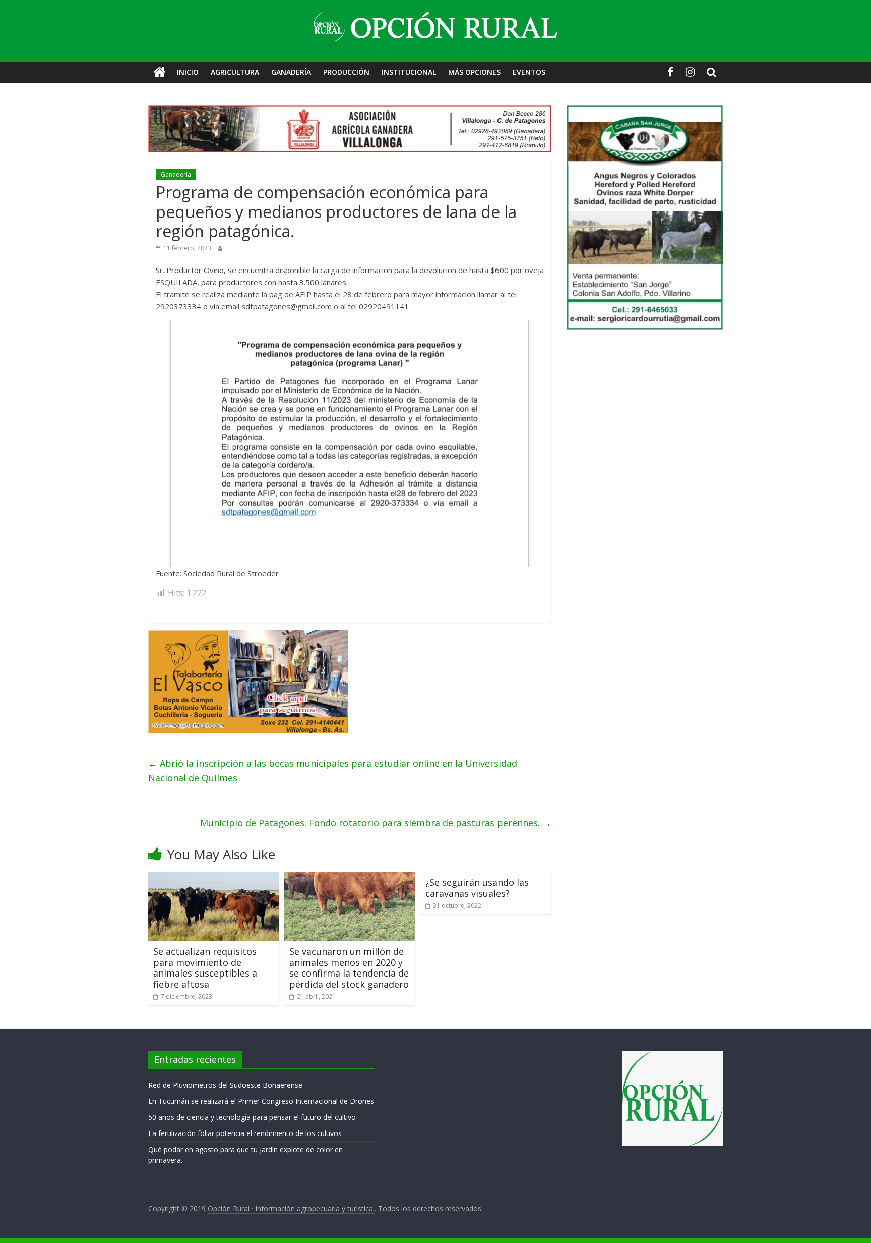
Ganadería (291, 72)
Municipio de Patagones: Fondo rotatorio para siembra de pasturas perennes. (375, 823)
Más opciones (474, 72)
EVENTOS (529, 72)
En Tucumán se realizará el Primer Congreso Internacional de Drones (261, 1101)
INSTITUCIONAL (409, 72)
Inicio (188, 72)
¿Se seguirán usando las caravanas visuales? (477, 887)
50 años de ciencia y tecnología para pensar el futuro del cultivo (252, 1117)
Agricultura (235, 72)
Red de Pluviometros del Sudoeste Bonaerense (225, 1085)
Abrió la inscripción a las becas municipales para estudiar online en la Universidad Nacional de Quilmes (332, 770)
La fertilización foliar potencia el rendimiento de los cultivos (245, 1133)
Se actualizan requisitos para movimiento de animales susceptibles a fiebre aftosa (205, 967)
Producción (346, 72)
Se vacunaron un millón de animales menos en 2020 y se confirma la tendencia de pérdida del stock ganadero (349, 967)
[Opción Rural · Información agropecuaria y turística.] (159, 72)
